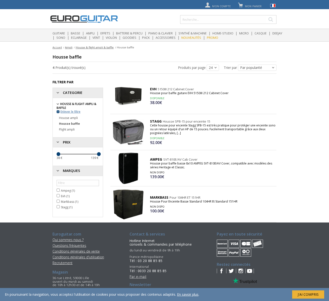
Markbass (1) (69, 202)
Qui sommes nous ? (68, 239)
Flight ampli (67, 129)
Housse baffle (69, 124)
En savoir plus (187, 294)
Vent (96, 37)
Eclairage (79, 37)
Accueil (57, 47)
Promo (212, 37)
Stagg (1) (66, 207)
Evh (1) (65, 196)
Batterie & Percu (129, 33)
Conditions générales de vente (76, 251)
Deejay (277, 33)
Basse (75, 33)
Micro (244, 33)
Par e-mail (138, 276)
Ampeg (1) (68, 191)
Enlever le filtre (70, 112)
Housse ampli (68, 118)
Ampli (90, 33)
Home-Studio (222, 33)
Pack (146, 37)
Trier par (231, 67)
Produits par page (192, 67)
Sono (60, 37)
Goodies (129, 37)
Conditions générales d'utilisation (78, 257)
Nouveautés (191, 37)
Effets (105, 33)
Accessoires (166, 37)
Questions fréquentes (69, 245)
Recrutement (62, 263)
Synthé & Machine (192, 33)
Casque (261, 33)
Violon (111, 37)
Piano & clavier (160, 33)
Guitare (59, 33)
